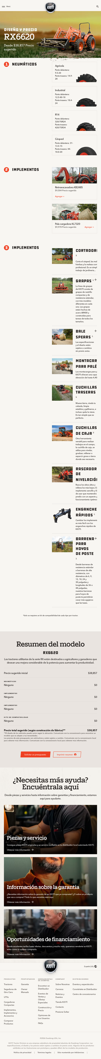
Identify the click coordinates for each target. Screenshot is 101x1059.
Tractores (8, 984)
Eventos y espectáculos (83, 984)
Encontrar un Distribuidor (44, 987)
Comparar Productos (8, 1022)
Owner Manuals (25, 990)
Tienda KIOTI (61, 1002)
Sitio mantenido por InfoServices (71, 1052)
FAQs (40, 1023)
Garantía (25, 984)
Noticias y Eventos (60, 995)
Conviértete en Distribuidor (85, 989)
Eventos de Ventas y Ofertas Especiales (43, 998)
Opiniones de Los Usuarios (44, 1016)
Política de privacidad (22, 1052)
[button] (22, 6)
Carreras (59, 989)
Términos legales (44, 1052)
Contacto (60, 1006)
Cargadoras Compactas (9, 1003)
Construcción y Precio (44, 1009)
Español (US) (89, 966)
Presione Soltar (62, 1011)
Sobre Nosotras (63, 984)
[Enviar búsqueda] (97, 6)
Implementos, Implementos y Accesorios (10, 1012)
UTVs (6, 997)
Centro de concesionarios (84, 994)
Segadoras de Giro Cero (10, 990)
